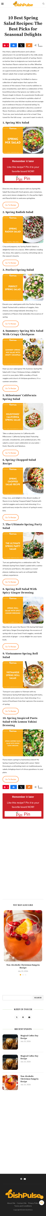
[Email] (29, 1017)
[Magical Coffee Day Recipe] (10, 1042)
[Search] (43, 4)
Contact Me (21, 1203)
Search (37, 998)
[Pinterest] (23, 1017)
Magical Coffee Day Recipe (29, 1037)
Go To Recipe (10, 205)
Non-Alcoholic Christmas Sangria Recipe (29, 1079)
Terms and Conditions (23, 1206)
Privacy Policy (33, 1203)
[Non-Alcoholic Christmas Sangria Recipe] (23, 935)
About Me (11, 1203)
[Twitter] (17, 1017)
